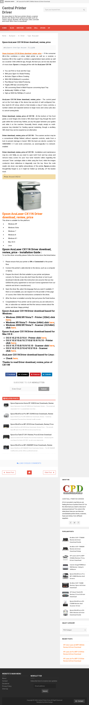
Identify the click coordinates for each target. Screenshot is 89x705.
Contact (5, 681)
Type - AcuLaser (21, 47)
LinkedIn (48, 374)
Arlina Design (48, 702)
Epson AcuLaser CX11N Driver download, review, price (21, 53)
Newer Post (10, 472)
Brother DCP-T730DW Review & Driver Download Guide (77, 540)
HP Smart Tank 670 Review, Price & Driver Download (77, 594)
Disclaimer (5, 683)
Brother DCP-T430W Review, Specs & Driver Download (78, 585)
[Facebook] (70, 522)
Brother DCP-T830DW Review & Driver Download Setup (77, 549)
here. (13, 327)
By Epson (8, 47)
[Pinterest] (78, 522)
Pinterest (36, 374)
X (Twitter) (24, 374)
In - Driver (14, 47)
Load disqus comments (30, 463)
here (8, 320)
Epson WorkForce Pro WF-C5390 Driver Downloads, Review (32, 414)
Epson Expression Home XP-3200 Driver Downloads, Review (32, 403)
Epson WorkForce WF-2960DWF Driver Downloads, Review (31, 445)
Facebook (11, 374)
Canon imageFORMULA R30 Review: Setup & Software (78, 567)
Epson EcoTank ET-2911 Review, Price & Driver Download (31, 435)
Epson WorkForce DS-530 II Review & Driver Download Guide (77, 612)
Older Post (48, 472)
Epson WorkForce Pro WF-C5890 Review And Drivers (77, 576)
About (4, 678)
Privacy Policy (7, 686)
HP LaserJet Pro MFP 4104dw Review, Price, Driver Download (77, 558)
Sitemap (5, 689)
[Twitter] (74, 522)
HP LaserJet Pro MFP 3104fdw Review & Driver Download (33, 1)
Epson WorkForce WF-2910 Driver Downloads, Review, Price (32, 424)
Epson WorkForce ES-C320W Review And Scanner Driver (77, 603)
